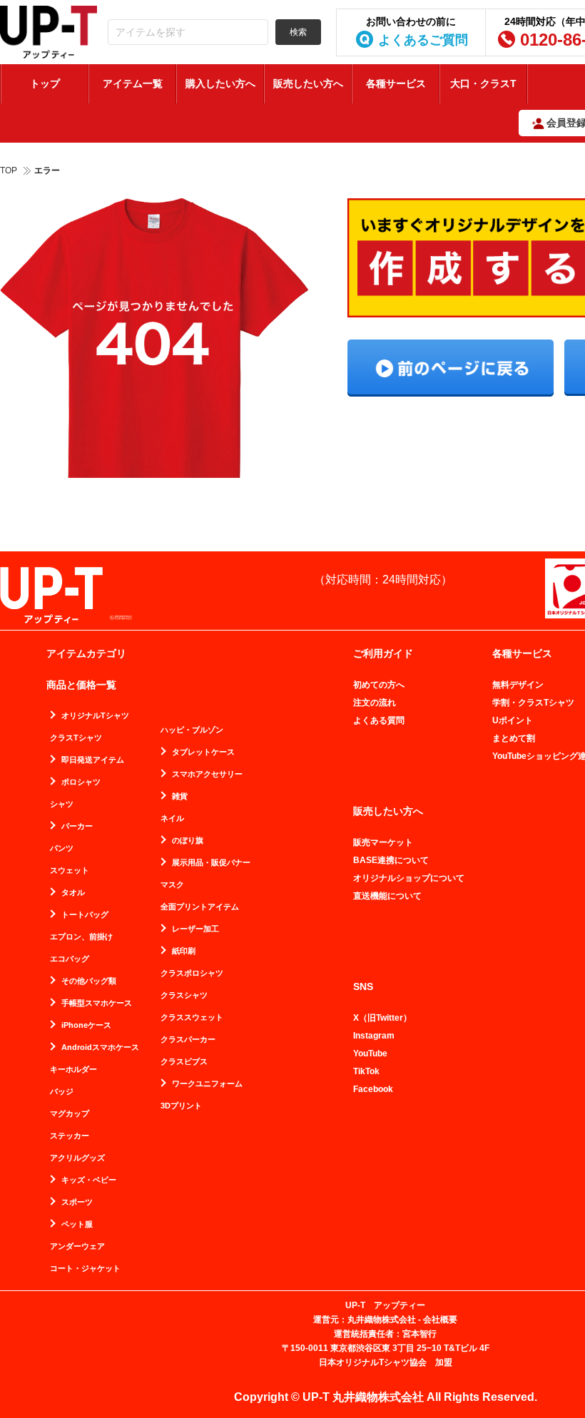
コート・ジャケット (85, 1268)
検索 (298, 32)
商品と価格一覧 (81, 684)
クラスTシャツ (76, 738)
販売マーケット (383, 842)
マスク (172, 885)
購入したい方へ (220, 83)
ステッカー (69, 1136)
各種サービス (396, 83)
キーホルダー (73, 1069)
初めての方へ (379, 685)
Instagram (374, 1036)
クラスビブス (184, 1062)
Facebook (373, 1089)
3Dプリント (181, 1106)
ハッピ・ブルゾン (192, 730)
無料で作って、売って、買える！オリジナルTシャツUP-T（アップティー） (48, 32)
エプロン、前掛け (81, 937)
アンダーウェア (77, 1246)
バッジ (61, 1092)
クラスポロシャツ (192, 973)
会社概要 (440, 1320)
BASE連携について (391, 860)
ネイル (172, 818)
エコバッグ (69, 959)
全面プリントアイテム (200, 907)
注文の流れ (374, 703)
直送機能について (387, 896)
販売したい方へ (308, 83)
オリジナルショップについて (408, 878)
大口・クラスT (483, 83)
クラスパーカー (188, 1040)
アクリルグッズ (77, 1158)
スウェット (69, 870)
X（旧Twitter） (382, 1018)
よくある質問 (379, 720)
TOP (8, 170)
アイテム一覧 (133, 83)
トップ (45, 83)
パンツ (61, 848)
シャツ (61, 804)
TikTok (366, 1071)
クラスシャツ (184, 995)
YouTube (370, 1054)
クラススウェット (192, 1017)
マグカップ (69, 1114)
